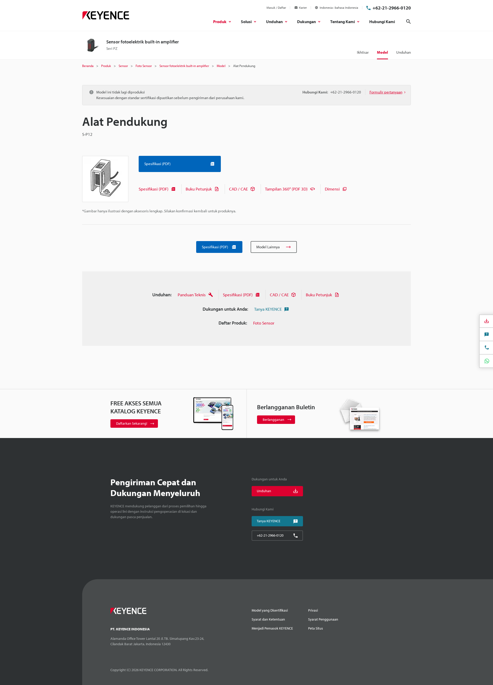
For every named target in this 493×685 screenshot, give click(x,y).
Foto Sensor (263, 323)
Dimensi (332, 189)
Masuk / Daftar (276, 7)
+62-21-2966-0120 (392, 8)
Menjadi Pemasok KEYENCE (272, 628)
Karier (303, 7)
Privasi (313, 610)
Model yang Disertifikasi (270, 610)
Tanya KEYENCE (268, 309)
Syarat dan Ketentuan (268, 619)
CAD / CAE (238, 189)
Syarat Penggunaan (323, 619)
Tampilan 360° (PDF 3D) (286, 189)
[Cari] (408, 21)
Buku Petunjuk (199, 189)
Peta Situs (315, 628)
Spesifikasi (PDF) (153, 189)
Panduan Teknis (192, 294)
